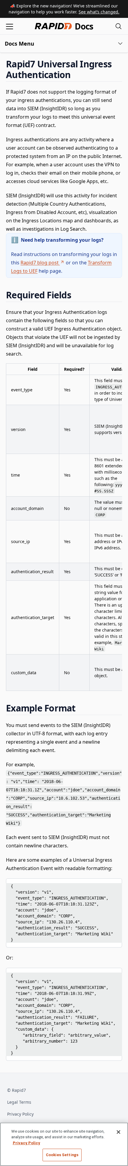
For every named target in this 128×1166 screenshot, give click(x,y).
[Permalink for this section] (76, 75)
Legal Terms (19, 1102)
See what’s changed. (99, 12)
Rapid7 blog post (40, 262)
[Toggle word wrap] (103, 885)
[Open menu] (9, 26)
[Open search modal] (118, 26)
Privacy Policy (20, 1114)
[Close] (118, 1132)
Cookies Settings (62, 1155)
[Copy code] (113, 885)
